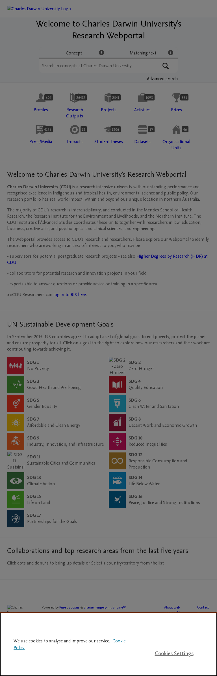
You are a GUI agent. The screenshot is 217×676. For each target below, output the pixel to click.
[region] (108, 644)
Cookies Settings (174, 653)
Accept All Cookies (174, 635)
